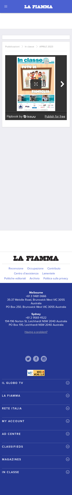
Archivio (35, 278)
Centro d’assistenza (26, 273)
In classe (29, 46)
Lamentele (48, 273)
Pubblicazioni (12, 46)
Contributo (53, 268)
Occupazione (35, 268)
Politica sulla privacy (55, 278)
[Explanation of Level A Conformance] (36, 373)
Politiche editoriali (15, 278)
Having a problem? (36, 332)
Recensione (16, 268)
